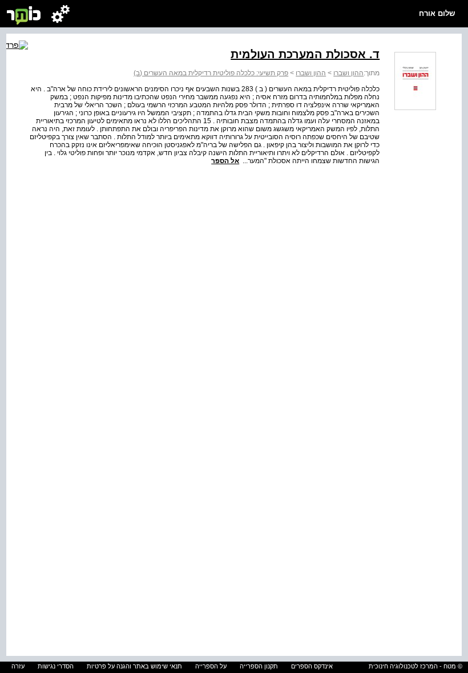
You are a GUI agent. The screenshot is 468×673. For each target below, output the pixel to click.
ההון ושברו (348, 73)
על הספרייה (211, 666)
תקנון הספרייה (259, 666)
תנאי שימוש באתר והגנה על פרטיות (134, 666)
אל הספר (225, 161)
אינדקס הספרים (312, 666)
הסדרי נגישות (56, 666)
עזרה (18, 666)
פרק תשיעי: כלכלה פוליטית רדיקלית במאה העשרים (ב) (211, 73)
